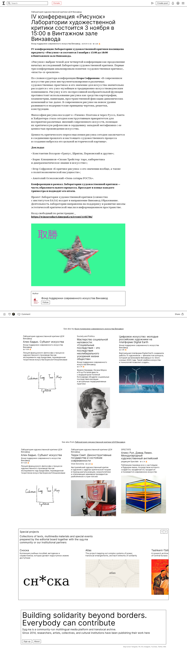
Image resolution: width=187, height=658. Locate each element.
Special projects (29, 531)
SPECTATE (126, 449)
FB (139, 647)
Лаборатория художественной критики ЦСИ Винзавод (56, 12)
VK (142, 647)
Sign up (27, 641)
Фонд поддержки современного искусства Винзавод (55, 43)
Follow (45, 302)
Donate (56, 3)
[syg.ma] (4, 3)
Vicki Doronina (77, 464)
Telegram (134, 647)
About (37, 641)
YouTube (154, 647)
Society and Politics (86, 336)
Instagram (147, 647)
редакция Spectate (130, 461)
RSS (164, 647)
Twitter (160, 647)
